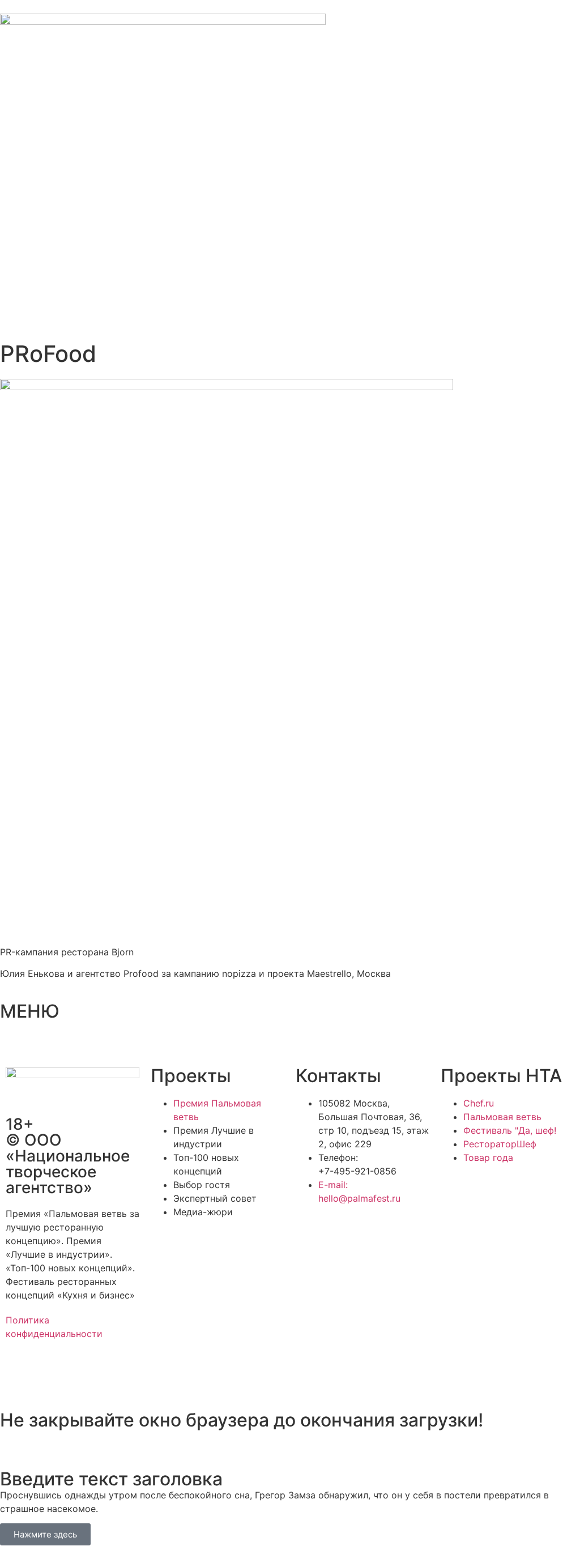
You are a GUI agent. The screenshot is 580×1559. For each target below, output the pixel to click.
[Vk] (82, 1374)
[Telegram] (51, 1374)
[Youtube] (113, 1374)
